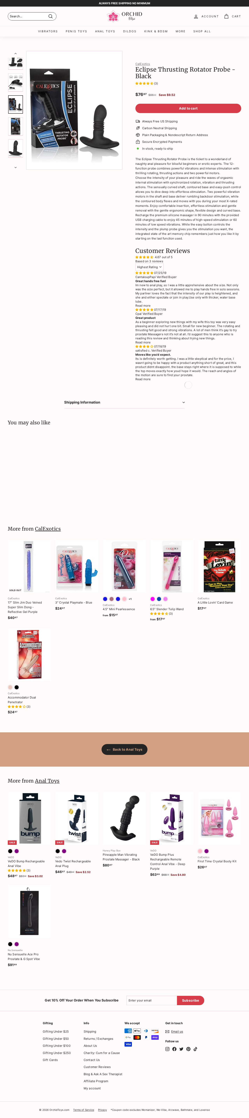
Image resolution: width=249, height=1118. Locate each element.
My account (92, 1088)
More (181, 31)
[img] (144, 273)
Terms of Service (83, 1109)
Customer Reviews (97, 1067)
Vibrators (48, 31)
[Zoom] (74, 110)
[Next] (15, 166)
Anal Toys (105, 31)
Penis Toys (76, 31)
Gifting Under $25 (56, 1031)
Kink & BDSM (156, 31)
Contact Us (92, 1060)
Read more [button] (143, 305)
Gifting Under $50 (56, 1039)
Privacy (102, 1109)
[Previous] (15, 54)
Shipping (90, 1031)
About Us (90, 1046)
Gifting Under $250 (57, 1053)
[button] (144, 83)
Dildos (130, 31)
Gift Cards (50, 1060)
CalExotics (142, 64)
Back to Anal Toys (127, 749)
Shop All (202, 31)
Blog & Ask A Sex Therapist (103, 1074)
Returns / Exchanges (98, 1039)
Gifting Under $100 (57, 1046)
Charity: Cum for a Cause (102, 1053)
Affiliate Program (96, 1081)
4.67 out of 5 (164, 257)
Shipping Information (82, 402)
